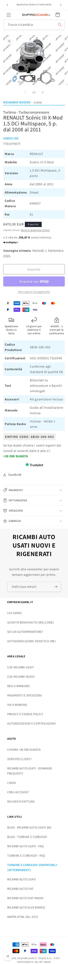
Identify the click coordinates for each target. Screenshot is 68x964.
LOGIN (11, 783)
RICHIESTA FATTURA (20, 801)
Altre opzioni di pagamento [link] (34, 291)
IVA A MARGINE (17, 705)
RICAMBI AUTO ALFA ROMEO (26, 907)
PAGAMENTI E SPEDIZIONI (24, 695)
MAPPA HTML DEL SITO (22, 917)
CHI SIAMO (14, 613)
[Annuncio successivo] (61, 5)
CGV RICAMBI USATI (20, 667)
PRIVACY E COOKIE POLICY (25, 714)
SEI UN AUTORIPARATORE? (25, 632)
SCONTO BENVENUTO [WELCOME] (30, 622)
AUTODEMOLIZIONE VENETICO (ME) (31, 641)
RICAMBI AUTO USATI (21, 879)
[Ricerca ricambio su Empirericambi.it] (60, 24)
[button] (9, 15)
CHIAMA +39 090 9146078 (24, 750)
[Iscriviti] (56, 587)
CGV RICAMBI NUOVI (21, 677)
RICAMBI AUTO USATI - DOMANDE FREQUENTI (29, 770)
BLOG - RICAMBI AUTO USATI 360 (29, 827)
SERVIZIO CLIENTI (19, 759)
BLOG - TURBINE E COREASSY (27, 837)
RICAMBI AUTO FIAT (20, 889)
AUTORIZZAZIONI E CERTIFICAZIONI (31, 723)
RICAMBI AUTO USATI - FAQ (25, 846)
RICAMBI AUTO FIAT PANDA (25, 898)
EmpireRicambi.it (26, 958)
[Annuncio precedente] (7, 5)
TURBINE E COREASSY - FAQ (26, 856)
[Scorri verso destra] (43, 92)
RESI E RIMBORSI (18, 686)
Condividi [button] (14, 475)
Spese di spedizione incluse (35, 230)
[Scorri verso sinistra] (25, 92)
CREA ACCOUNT (18, 792)
